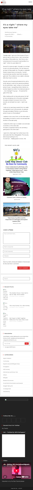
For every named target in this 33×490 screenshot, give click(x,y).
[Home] (4, 15)
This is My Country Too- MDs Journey (19, 305)
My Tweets (5, 428)
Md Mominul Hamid (10, 32)
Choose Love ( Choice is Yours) (16, 197)
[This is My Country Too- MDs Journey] (5, 306)
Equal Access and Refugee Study (11, 363)
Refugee (5, 377)
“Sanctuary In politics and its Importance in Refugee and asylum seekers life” (16, 219)
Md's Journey (6, 369)
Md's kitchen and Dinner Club (10, 372)
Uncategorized (7, 388)
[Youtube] (23, 420)
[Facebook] (9, 420)
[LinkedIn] (18, 420)
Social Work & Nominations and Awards (13, 383)
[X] (4, 420)
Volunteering (6, 391)
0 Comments (8, 36)
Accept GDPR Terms (10, 347)
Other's (19, 34)
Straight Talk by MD (8, 386)
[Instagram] (14, 420)
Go (27, 343)
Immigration (6, 366)
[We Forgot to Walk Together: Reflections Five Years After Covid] (5, 320)
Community (6, 361)
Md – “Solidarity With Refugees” (14, 432)
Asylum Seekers (7, 358)
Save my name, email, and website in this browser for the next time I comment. (16, 262)
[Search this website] (16, 278)
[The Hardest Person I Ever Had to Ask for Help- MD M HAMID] (5, 294)
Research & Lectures (8, 380)
